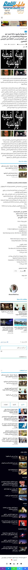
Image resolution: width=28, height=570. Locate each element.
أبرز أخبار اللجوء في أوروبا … (11, 496)
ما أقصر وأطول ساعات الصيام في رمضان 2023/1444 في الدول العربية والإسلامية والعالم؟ (10, 418)
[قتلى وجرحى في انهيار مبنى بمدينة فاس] (23, 491)
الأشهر (22, 404)
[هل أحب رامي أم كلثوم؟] (6, 306)
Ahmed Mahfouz (21, 44)
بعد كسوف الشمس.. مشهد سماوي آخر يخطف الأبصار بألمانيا (9, 515)
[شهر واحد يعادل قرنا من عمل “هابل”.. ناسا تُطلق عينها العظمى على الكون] (23, 549)
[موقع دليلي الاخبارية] (14, 8)
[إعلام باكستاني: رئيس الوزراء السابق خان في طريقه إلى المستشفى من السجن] (6, 322)
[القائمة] (2, 17)
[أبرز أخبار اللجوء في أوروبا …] (23, 497)
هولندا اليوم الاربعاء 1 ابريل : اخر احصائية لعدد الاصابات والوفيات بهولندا (10, 425)
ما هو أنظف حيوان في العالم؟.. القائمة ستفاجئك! (10, 508)
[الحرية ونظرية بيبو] (23, 471)
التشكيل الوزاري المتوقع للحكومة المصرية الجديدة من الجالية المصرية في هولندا (10, 432)
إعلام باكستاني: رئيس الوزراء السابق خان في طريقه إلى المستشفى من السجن (7, 329)
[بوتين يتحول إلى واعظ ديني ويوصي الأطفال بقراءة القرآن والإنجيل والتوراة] (23, 411)
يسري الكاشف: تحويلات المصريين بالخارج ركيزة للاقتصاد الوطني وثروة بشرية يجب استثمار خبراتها (9, 483)
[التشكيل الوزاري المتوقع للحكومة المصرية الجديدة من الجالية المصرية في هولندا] (23, 433)
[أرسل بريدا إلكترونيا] (17, 44)
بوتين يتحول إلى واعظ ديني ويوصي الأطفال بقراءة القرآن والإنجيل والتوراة (10, 411)
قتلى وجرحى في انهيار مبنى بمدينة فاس (11, 489)
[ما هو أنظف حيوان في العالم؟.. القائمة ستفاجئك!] (23, 509)
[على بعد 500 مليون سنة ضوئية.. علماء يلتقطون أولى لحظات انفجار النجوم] (23, 535)
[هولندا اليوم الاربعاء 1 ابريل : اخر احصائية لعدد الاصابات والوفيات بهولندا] (23, 426)
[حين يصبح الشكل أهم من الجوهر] (23, 465)
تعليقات (6, 404)
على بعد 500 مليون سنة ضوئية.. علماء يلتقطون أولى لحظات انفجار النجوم (9, 534)
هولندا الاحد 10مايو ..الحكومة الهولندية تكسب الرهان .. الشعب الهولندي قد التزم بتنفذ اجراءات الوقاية (9, 440)
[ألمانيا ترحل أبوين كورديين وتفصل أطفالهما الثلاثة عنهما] (20, 306)
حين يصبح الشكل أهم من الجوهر (10, 463)
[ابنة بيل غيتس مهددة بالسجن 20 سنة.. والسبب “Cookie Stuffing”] (23, 523)
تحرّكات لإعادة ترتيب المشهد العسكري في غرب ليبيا (11, 174)
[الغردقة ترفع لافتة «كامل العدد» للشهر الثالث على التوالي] (20, 322)
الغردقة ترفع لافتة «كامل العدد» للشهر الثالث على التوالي (20, 328)
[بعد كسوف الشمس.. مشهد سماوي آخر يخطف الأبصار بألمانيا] (23, 516)
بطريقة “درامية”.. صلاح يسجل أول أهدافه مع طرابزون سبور (9, 167)
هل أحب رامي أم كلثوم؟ (7, 312)
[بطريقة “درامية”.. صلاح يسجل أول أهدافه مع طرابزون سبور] (23, 168)
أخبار (21, 28)
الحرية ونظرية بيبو (13, 470)
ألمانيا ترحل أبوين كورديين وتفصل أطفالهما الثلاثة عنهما (21, 313)
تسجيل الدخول (4, 342)
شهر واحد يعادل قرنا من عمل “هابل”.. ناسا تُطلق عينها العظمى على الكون (9, 548)
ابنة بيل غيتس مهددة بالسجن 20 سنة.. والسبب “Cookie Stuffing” (10, 521)
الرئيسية (24, 28)
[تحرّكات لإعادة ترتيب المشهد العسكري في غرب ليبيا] (23, 175)
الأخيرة (14, 404)
